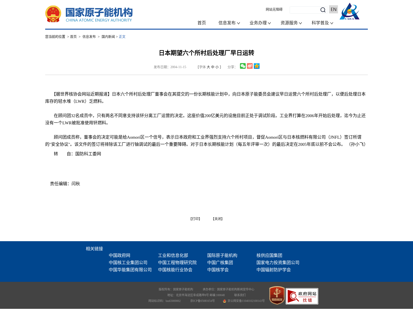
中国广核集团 (220, 262)
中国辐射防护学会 (273, 269)
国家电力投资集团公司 (277, 262)
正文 (122, 36)
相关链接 (94, 248)
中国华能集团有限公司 (130, 269)
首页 (201, 23)
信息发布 (227, 23)
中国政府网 (119, 255)
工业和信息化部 (173, 255)
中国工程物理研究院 (177, 262)
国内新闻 (108, 36)
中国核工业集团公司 (128, 262)
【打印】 (195, 219)
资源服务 (289, 23)
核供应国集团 (269, 255)
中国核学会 (218, 269)
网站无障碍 (274, 9)
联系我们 (240, 295)
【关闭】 (217, 219)
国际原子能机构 (222, 255)
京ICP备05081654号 (202, 301)
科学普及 (321, 23)
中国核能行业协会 (175, 269)
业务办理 (258, 23)
